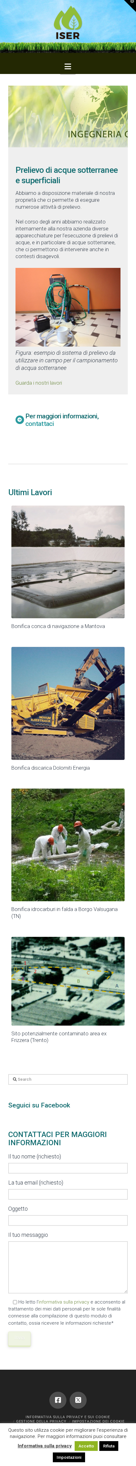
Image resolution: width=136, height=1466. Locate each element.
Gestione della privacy (41, 1421)
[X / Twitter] (78, 1400)
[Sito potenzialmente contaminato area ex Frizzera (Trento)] (68, 981)
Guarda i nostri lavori (38, 383)
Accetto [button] (86, 1446)
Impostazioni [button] (69, 1457)
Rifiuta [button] (108, 1446)
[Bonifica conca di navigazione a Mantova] (68, 562)
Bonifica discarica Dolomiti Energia (50, 768)
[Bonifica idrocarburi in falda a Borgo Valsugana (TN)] (68, 845)
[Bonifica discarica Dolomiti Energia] (68, 703)
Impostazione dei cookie (98, 1421)
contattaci (39, 423)
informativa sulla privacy (64, 1302)
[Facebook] (57, 1400)
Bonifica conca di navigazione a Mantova (58, 626)
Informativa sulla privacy (45, 1446)
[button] (68, 66)
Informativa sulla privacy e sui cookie (68, 1417)
